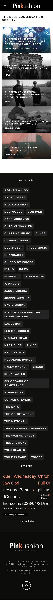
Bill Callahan (16, 204)
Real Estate (14, 352)
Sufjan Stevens (17, 399)
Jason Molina (15, 291)
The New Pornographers (25, 428)
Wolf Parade (15, 457)
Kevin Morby (14, 305)
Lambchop (12, 323)
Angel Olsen (15, 197)
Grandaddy (13, 255)
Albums (24, 562)
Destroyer (13, 247)
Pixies (32, 345)
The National (15, 421)
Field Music (37, 247)
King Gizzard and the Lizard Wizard (22, 314)
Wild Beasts (14, 450)
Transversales (39, 564)
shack (38, 366)
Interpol (12, 276)
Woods (37, 457)
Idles (23, 269)
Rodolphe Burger (19, 359)
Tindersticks (15, 442)
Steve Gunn (14, 392)
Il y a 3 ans (8, 508)
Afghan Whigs (16, 190)
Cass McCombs (16, 219)
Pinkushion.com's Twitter (27, 508)
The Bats (11, 406)
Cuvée (40, 233)
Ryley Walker (16, 366)
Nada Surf (13, 345)
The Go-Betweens (19, 414)
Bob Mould (13, 211)
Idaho (9, 269)
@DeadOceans (17, 496)
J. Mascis (12, 283)
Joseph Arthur (17, 298)
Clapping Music (17, 233)
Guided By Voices (18, 262)
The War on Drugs (19, 435)
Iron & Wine (34, 276)
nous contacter (26, 521)
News (12, 562)
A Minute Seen (17, 564)
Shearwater (14, 374)
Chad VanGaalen (18, 226)
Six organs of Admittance (16, 383)
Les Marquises (16, 331)
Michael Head (15, 338)
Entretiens (41, 562)
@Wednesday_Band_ (23, 489)
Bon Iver (35, 211)
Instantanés (28, 566)
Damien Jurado (17, 240)
